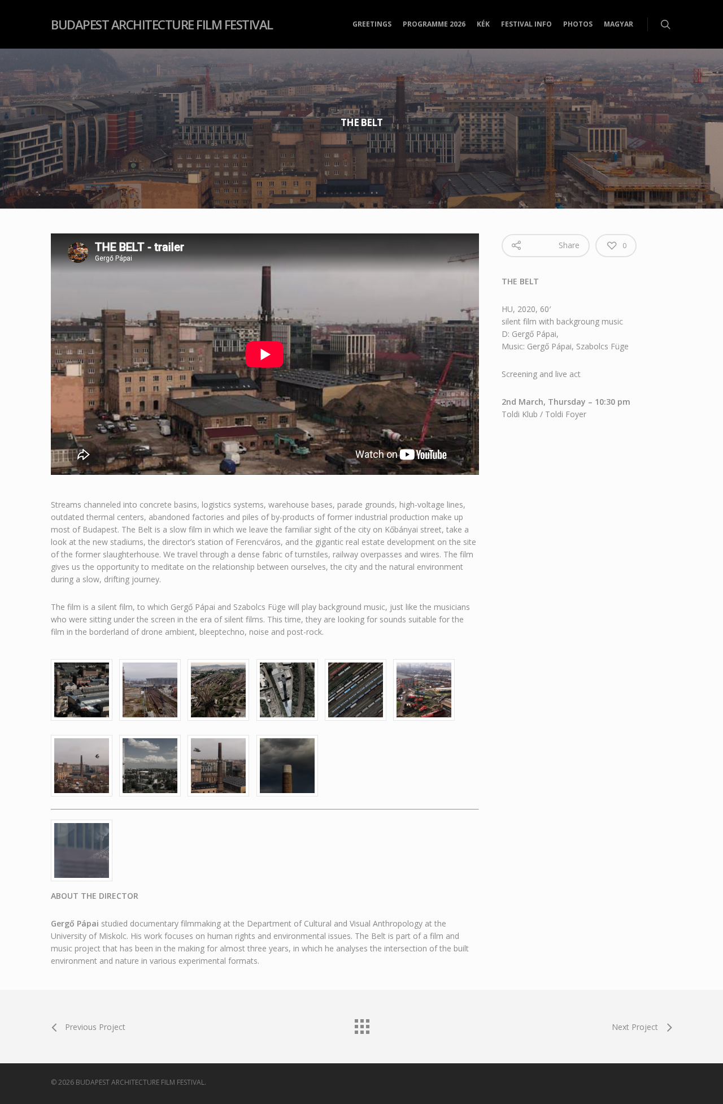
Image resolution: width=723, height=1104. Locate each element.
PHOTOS (578, 24)
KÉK (483, 24)
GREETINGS (371, 24)
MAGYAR (618, 24)
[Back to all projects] (361, 1023)
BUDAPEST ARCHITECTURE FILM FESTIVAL (162, 24)
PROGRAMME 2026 (434, 24)
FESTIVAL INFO (526, 24)
